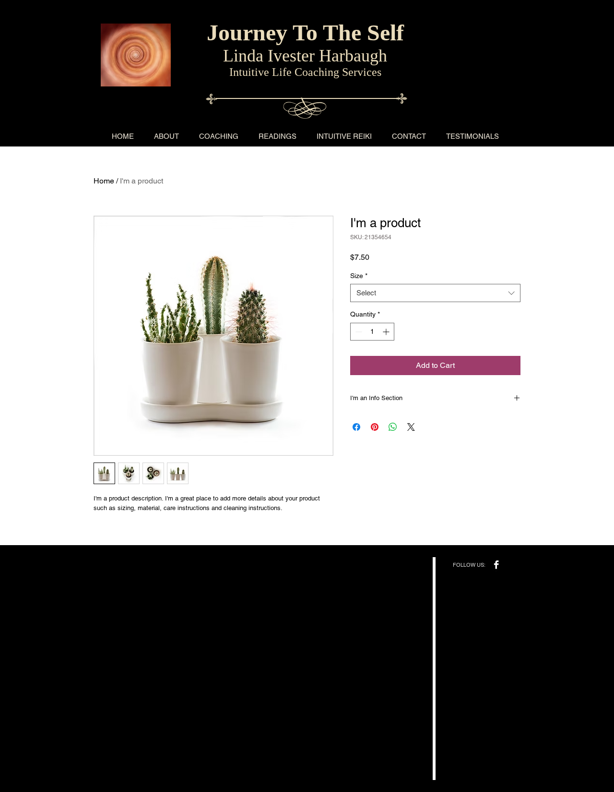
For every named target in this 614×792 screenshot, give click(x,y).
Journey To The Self (305, 32)
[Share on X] (411, 427)
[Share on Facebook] (356, 427)
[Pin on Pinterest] (374, 427)
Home (104, 180)
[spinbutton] (372, 331)
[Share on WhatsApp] (393, 427)
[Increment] (387, 331)
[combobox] (435, 293)
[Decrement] (358, 331)
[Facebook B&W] (496, 565)
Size (358, 276)
